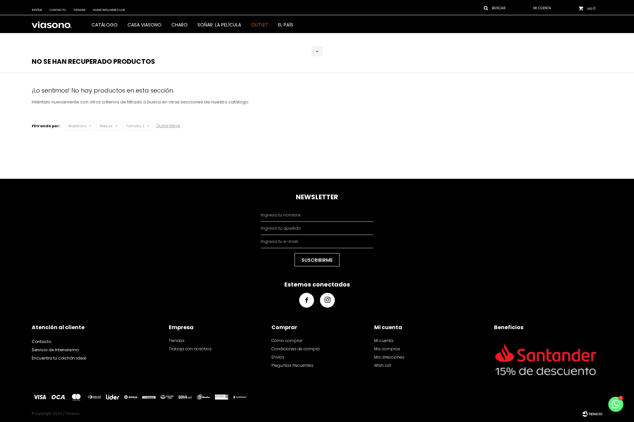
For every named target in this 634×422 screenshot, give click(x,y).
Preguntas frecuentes (292, 365)
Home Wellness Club (108, 10)
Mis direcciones (389, 357)
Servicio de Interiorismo (55, 350)
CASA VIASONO (144, 24)
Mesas (106, 126)
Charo (179, 24)
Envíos (37, 10)
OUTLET (259, 24)
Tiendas (79, 10)
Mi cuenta (383, 340)
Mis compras (387, 349)
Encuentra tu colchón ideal (59, 358)
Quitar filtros (168, 126)
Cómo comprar (286, 340)
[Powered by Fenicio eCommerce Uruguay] (592, 414)
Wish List (382, 365)
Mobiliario (77, 126)
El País (285, 24)
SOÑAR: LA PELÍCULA (219, 24)
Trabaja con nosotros (190, 349)
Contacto (58, 10)
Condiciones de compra (295, 349)
